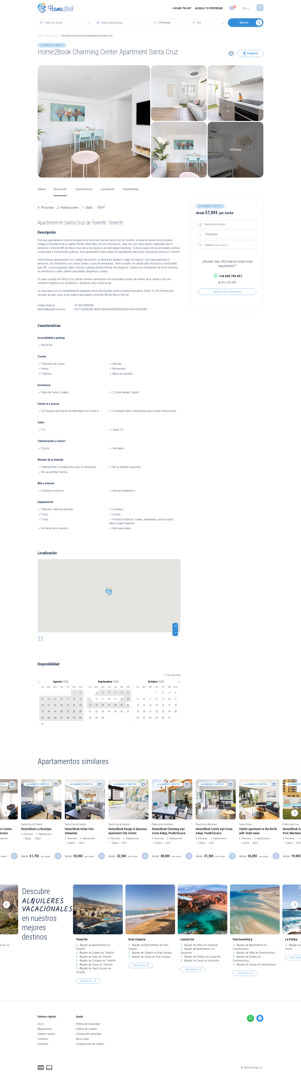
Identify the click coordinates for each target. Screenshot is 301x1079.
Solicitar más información (227, 291)
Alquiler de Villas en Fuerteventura (255, 952)
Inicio (40, 1024)
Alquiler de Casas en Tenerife (96, 964)
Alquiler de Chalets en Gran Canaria (151, 952)
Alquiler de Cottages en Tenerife (97, 960)
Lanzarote (187, 939)
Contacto (43, 1039)
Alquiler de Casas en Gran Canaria (150, 956)
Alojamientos (52, 35)
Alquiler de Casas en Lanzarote (201, 960)
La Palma (291, 939)
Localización (108, 189)
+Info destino (86, 981)
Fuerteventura (242, 939)
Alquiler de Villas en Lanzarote (201, 945)
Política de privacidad (88, 1024)
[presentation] (6, 813)
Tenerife (82, 939)
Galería (41, 189)
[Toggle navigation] (259, 7)
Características (83, 189)
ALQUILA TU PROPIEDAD (209, 8)
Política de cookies (86, 1029)
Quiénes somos (46, 1033)
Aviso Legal (82, 1039)
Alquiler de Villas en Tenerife (95, 956)
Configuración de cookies (90, 1044)
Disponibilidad (130, 189)
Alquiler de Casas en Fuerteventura (256, 964)
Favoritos (43, 1044)
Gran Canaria (136, 939)
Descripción (60, 189)
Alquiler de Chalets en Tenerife (96, 952)
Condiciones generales (89, 1033)
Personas (211, 234)
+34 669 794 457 (181, 8)
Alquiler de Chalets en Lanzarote (202, 956)
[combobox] (65, 22)
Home (40, 35)
